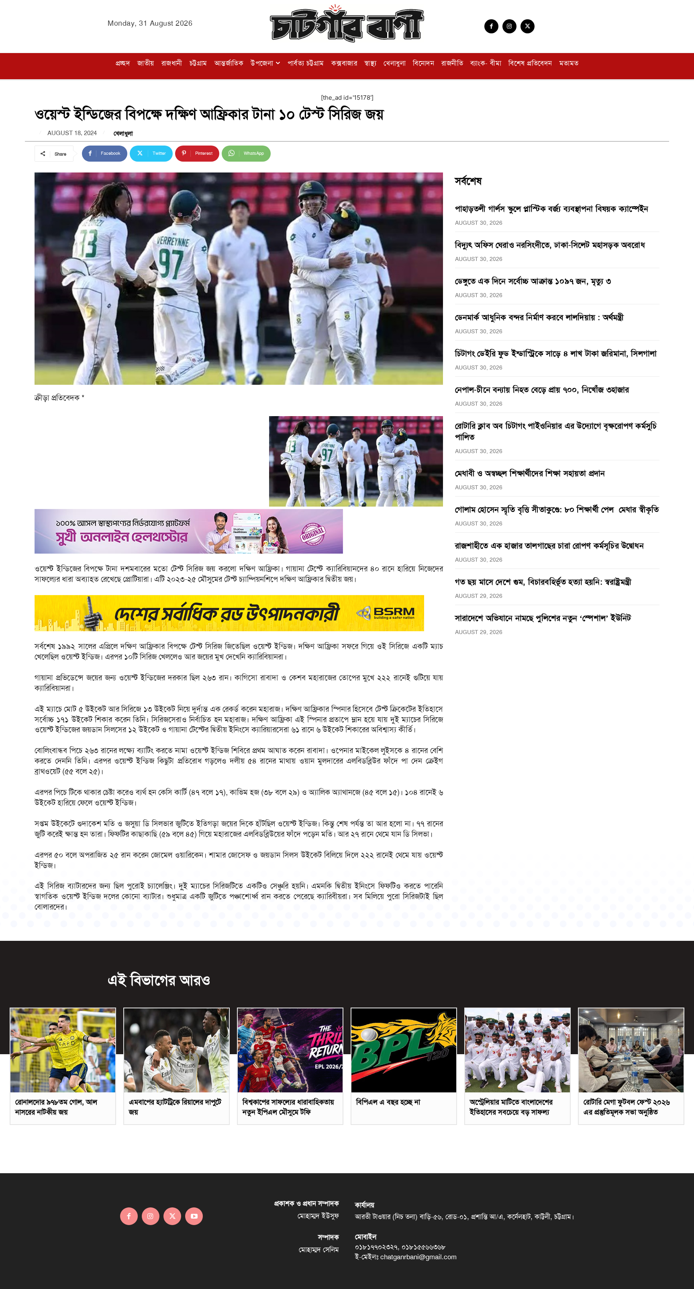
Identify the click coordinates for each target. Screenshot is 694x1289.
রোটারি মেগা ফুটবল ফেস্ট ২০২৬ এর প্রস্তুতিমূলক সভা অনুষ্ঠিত (627, 1107)
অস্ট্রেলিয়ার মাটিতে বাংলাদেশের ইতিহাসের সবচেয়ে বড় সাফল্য (511, 1107)
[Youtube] (194, 1216)
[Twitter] (527, 26)
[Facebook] (491, 26)
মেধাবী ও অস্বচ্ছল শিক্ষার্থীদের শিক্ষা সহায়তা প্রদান (530, 473)
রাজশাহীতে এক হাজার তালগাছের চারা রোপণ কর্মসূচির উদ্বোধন (549, 545)
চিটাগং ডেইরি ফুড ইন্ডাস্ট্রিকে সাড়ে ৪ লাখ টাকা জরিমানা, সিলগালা (556, 353)
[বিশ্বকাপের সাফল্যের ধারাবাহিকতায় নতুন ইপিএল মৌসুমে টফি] (290, 1050)
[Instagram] (509, 26)
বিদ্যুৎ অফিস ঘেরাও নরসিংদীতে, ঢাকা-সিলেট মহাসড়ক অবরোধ (550, 245)
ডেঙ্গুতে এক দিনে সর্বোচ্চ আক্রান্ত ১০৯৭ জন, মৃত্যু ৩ (533, 281)
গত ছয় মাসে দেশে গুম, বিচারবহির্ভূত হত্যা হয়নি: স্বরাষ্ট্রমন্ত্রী (543, 582)
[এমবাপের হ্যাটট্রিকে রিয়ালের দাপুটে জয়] (176, 1050)
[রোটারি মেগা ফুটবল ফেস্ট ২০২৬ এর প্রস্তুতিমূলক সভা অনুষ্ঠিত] (631, 1050)
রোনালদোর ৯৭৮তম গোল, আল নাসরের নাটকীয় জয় (56, 1107)
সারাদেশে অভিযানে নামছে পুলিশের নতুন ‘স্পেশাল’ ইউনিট (543, 618)
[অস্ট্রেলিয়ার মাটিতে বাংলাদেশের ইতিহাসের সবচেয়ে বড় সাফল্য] (517, 1050)
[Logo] (347, 23)
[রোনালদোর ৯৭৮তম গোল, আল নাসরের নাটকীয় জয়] (62, 1050)
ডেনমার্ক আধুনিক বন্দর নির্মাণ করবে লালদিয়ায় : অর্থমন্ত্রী (539, 317)
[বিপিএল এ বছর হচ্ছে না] (403, 1050)
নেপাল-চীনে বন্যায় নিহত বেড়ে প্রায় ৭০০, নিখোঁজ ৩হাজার (542, 389)
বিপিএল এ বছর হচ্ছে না (388, 1102)
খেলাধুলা (123, 134)
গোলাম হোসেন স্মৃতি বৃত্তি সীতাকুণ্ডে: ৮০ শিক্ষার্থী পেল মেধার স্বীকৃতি (557, 509)
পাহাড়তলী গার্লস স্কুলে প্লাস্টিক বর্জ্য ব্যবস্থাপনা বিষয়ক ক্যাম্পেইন (552, 208)
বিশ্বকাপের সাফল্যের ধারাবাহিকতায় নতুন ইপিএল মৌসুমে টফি (288, 1107)
